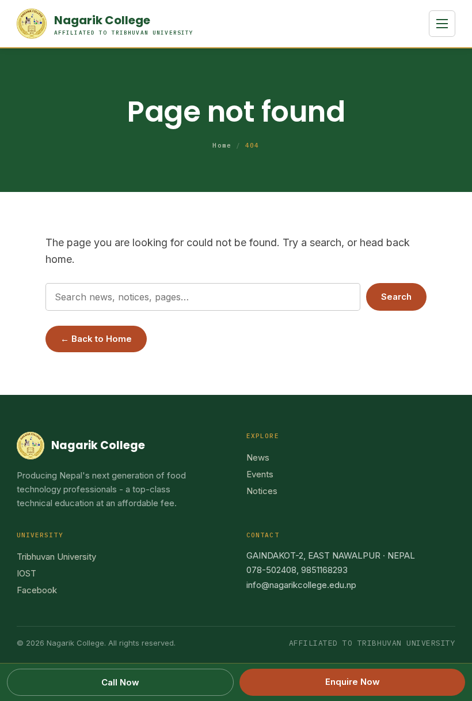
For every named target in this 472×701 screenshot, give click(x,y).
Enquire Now (352, 681)
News (257, 457)
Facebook (37, 590)
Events (259, 474)
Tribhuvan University (56, 556)
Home (221, 145)
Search (396, 296)
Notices (261, 490)
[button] (442, 23)
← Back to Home (96, 338)
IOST (26, 573)
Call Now (120, 682)
